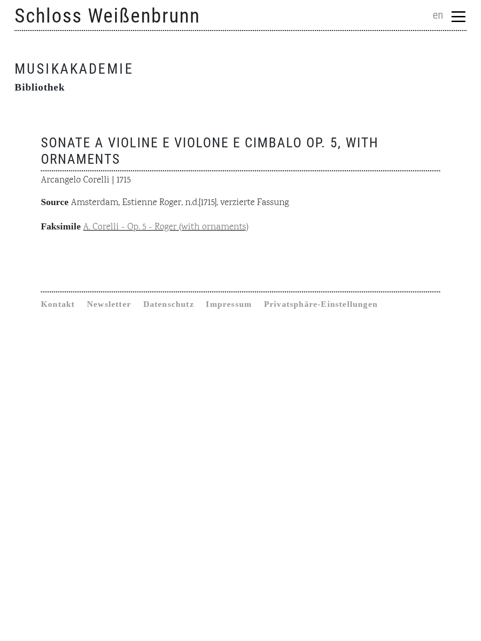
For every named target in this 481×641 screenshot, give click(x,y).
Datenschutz (168, 304)
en (438, 15)
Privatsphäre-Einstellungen (321, 304)
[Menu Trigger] (459, 16)
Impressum (229, 304)
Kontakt (58, 304)
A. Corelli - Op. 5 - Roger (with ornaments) (165, 227)
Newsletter (109, 304)
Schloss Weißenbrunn (107, 15)
